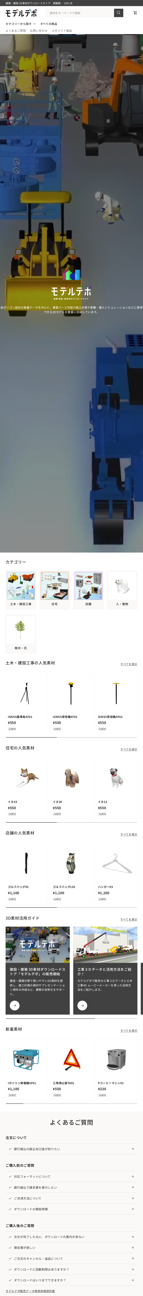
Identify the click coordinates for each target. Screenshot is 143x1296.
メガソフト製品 (62, 30)
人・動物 (122, 604)
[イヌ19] (26, 778)
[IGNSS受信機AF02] (116, 693)
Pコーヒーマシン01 (111, 1083)
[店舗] (88, 586)
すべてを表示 (128, 664)
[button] (135, 13)
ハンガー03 (105, 887)
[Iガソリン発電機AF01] (26, 1059)
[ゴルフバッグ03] (26, 863)
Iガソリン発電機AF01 (22, 1083)
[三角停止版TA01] (71, 1059)
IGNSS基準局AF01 (20, 717)
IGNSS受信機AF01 (65, 717)
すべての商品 (48, 24)
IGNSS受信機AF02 (110, 717)
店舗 (88, 604)
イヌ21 (102, 802)
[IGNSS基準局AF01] (26, 693)
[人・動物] (122, 586)
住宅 (54, 604)
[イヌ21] (116, 778)
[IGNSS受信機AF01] (71, 693)
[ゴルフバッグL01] (71, 863)
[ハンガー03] (116, 863)
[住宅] (55, 586)
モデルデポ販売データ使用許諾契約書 (30, 1291)
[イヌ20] (71, 778)
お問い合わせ (38, 30)
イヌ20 (57, 802)
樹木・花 (21, 648)
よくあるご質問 (16, 30)
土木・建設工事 (21, 604)
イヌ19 (12, 802)
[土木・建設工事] (21, 586)
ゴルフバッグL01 (64, 887)
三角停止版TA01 (63, 1083)
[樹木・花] (21, 630)
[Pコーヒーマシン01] (116, 1059)
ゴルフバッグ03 (18, 887)
